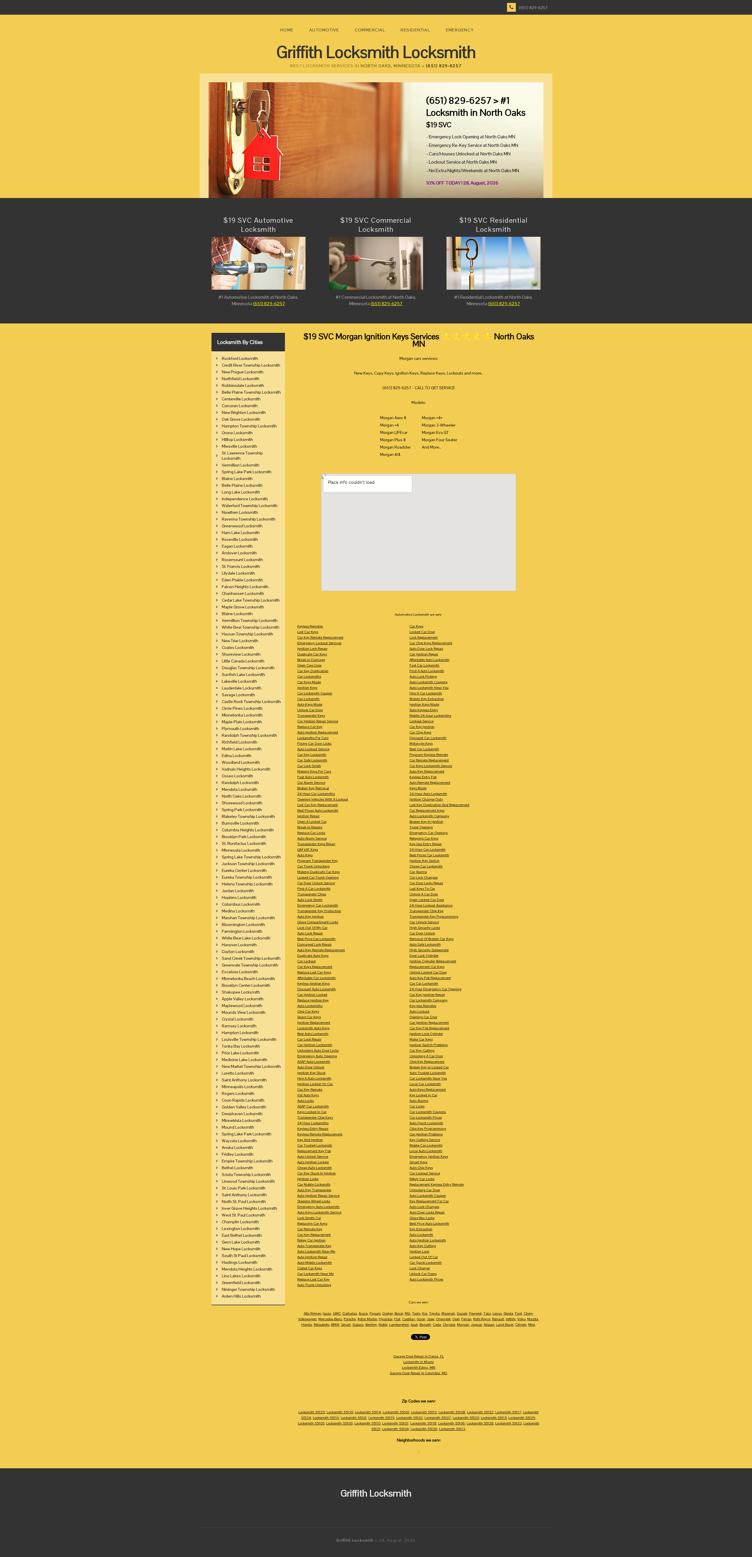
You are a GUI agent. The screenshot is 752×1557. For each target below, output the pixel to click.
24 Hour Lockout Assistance (430, 905)
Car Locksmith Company (428, 1000)
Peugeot (475, 1313)
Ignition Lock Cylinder (426, 1033)
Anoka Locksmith (237, 1147)
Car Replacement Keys (426, 810)
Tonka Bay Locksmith (241, 1046)
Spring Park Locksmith (242, 809)
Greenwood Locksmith (242, 525)
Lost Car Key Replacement (317, 805)
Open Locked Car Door (426, 899)
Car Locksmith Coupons (427, 1112)
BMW (335, 1324)
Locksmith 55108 (452, 1412)
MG (407, 1313)
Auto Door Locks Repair (427, 1212)
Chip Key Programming (427, 1128)
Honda (306, 1324)
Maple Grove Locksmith (243, 607)
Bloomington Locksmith (243, 924)
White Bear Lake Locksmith (246, 938)
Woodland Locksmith (241, 762)
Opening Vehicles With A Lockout (322, 799)
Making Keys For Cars (314, 771)
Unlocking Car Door (424, 1190)
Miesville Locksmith (239, 446)
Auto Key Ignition (310, 916)
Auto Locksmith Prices (426, 1279)
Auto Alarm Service (312, 838)
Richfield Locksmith (239, 742)
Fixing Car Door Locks (314, 743)
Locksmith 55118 (423, 1423)
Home (287, 30)
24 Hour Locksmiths (312, 1123)
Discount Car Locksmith (427, 738)
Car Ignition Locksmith (314, 1045)
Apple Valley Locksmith (242, 998)
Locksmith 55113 (452, 1429)
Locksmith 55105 (311, 1423)
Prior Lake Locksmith (240, 1053)
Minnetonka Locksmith (242, 715)
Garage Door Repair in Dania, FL (418, 1356)
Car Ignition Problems (426, 1134)
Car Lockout (306, 961)
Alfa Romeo (312, 1313)
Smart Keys (418, 1162)
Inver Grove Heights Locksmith (249, 1208)
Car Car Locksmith (423, 983)
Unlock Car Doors (423, 1273)
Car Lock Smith (309, 766)
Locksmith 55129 (521, 1417)
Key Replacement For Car (429, 1201)
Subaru (358, 1324)
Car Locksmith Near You (428, 1078)
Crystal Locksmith (238, 1019)
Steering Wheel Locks (313, 1201)
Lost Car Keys (307, 632)
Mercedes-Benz (330, 1319)
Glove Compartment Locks (317, 922)
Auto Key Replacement (426, 771)
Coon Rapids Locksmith (243, 1100)
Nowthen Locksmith (240, 512)
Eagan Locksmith (237, 546)
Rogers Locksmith (238, 1093)
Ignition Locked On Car (315, 1084)
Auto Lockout (419, 1011)
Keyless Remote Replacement (320, 1134)
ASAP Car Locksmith (313, 1106)
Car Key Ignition (421, 726)
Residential (415, 30)
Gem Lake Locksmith (241, 1242)
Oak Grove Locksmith (241, 419)
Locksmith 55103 (409, 1417)
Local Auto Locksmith (425, 1151)
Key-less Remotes (422, 1006)
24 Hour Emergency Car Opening (435, 989)
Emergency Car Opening (428, 832)
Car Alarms (418, 872)
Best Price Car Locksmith (316, 939)
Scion (421, 1319)
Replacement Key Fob (314, 1151)
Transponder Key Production (319, 911)
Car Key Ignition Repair (427, 994)
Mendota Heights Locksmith (247, 1269)
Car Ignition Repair (423, 654)
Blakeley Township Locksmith (248, 816)
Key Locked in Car (423, 1095)
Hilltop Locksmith (237, 439)
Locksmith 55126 (424, 1429)
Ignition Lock (419, 1251)
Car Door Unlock (422, 933)
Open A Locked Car (312, 821)
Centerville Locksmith (241, 399)
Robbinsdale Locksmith (243, 385)
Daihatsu (350, 1313)
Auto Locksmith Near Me (316, 1251)
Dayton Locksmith (238, 951)
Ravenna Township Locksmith (249, 519)
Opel (455, 1319)
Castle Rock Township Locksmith (251, 701)
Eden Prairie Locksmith (242, 580)
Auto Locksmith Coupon (427, 1195)
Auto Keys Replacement (427, 1089)
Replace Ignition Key (313, 1000)
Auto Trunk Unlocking (314, 1285)
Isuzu (327, 1313)
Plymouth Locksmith (240, 728)
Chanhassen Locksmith (243, 593)
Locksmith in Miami (418, 1362)
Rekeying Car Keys (423, 838)
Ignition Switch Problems (428, 1045)
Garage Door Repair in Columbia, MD (418, 1373)
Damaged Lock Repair (314, 944)
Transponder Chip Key (426, 911)
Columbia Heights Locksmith (248, 830)
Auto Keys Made (309, 704)
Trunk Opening (421, 827)
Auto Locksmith (421, 1234)
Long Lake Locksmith (241, 492)
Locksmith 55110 (367, 1423)
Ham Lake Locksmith (241, 532)
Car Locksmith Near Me (315, 1273)
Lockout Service (421, 721)
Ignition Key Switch (424, 860)
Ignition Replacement (313, 1022)
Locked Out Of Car (423, 1257)
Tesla (416, 1313)
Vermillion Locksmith (240, 465)
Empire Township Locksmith (247, 1161)
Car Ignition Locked (312, 994)
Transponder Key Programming (433, 916)
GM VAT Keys (307, 849)
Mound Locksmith (238, 1127)
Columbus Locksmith (241, 904)
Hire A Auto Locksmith (314, 1078)
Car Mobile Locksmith (313, 1184)
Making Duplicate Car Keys (318, 872)
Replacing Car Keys (312, 1223)
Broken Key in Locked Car (429, 1067)
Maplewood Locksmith (242, 1005)
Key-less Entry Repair (425, 844)
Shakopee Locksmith (241, 992)
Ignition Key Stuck (311, 1073)
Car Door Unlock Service (316, 883)
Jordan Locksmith (238, 890)
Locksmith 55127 (437, 1417)
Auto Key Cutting (422, 1246)
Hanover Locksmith (239, 944)
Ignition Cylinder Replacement (432, 961)
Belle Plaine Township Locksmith (251, 392)
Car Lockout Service (424, 1173)
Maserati (448, 1313)
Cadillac (408, 1319)
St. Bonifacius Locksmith (244, 843)
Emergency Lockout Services (319, 643)
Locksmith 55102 (396, 1412)
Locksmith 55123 (508, 1423)
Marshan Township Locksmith (248, 917)
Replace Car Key (310, 726)
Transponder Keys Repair (316, 844)
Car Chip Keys (420, 732)
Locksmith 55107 (395, 1423)
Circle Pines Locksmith (242, 708)
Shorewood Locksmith (242, 803)
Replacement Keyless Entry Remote (436, 1184)
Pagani (375, 1313)
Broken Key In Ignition (426, 821)
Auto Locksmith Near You (429, 687)
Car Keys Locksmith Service (430, 766)
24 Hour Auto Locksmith (428, 793)
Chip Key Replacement (426, 1061)
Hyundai (385, 1319)
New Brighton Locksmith (244, 412)
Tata (487, 1313)
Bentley (371, 1324)
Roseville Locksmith (240, 539)
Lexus (497, 1313)
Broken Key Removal (313, 788)
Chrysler (449, 1324)
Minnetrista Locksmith (241, 1120)
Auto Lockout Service (313, 749)
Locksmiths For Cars (312, 738)
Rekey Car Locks (421, 1179)
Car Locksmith (308, 699)
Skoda (508, 1313)
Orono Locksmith (237, 432)
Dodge (387, 1313)
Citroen (520, 1324)
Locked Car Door (422, 632)
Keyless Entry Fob (423, 777)
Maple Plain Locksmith (242, 721)
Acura (363, 1313)
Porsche (350, 1319)
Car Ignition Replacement (429, 1022)
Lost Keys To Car (422, 888)
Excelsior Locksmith (240, 971)
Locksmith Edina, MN (418, 1367)
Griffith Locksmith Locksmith (376, 52)
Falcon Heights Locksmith (245, 586)
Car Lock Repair (309, 1039)
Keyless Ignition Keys (313, 983)
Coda (437, 1324)
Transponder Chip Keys (315, 1117)
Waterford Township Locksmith (250, 505)
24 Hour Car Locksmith (427, 849)
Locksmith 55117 (508, 1412)
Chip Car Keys (308, 1011)
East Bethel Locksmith (242, 1235)
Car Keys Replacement (314, 966)
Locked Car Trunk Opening (318, 877)
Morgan (463, 1324)
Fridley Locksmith (238, 1154)
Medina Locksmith (238, 911)
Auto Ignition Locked (313, 1162)
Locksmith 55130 (340, 1412)
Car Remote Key (309, 1229)
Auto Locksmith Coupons (428, 682)
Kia (424, 1313)
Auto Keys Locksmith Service (319, 1212)
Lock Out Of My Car (312, 927)
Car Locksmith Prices (425, 1117)
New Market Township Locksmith (251, 1066)
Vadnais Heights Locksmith (246, 769)
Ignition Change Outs (426, 799)
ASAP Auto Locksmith (313, 1061)
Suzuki (462, 1313)
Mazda (532, 1319)
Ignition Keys (307, 687)
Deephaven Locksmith (242, 1113)
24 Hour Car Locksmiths (316, 793)
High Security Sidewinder (429, 950)
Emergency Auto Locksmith (318, 1206)
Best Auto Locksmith (312, 1033)
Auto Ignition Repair (312, 1257)
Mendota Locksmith (239, 789)
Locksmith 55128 (480, 1423)
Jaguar (476, 1324)
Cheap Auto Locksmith (314, 1167)
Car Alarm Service (311, 782)
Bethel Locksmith (237, 1167)
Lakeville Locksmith (239, 681)
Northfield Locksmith (240, 378)
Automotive (324, 30)
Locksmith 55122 (480, 1412)
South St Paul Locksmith (244, 1255)
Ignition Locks (307, 1179)
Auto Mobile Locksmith (314, 1262)
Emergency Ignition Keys (428, 1156)
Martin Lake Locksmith (242, 748)
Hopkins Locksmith (239, 897)
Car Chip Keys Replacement (430, 643)
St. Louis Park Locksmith (244, 1188)
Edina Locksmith (236, 755)
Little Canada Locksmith (243, 661)
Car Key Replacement (314, 1234)
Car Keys (416, 626)
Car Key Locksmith (311, 754)
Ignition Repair (308, 816)
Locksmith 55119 (381, 1417)
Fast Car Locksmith (424, 665)
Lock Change (419, 1268)
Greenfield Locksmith (241, 1282)
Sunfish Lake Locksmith (243, 674)
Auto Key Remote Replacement (321, 950)
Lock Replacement (423, 637)
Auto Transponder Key (314, 1246)
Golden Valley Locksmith (244, 1107)
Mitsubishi (321, 1324)
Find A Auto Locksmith (426, 671)
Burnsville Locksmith (240, 823)
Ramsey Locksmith (239, 1026)
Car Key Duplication (312, 671)
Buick (399, 1313)
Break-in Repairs (309, 827)
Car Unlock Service (424, 922)
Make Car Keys (421, 1039)
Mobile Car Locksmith (426, 1145)
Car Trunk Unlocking (313, 866)
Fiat (397, 1319)
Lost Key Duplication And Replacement (439, 805)
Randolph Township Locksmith (249, 735)
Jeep (430, 1319)
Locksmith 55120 (466, 1417)
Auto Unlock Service (312, 1156)
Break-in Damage (311, 659)
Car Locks (416, 1106)
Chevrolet (443, 1319)
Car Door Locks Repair (426, 883)
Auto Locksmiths (310, 1006)
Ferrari (466, 1319)
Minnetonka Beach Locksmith (248, 978)
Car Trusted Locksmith (314, 1145)
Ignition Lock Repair (312, 648)
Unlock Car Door (310, 710)
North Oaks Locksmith (241, 796)
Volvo (521, 1319)
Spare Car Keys (309, 1017)
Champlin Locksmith (240, 1221)
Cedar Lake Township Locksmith (251, 600)
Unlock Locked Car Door (428, 972)
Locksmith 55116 (326, 1417)
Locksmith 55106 (451, 1423)
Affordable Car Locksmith (316, 978)
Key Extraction (420, 1229)
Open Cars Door (309, 665)
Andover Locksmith (239, 553)
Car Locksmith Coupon (314, 693)
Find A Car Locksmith (313, 888)
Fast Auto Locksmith (313, 777)
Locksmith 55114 (368, 1412)
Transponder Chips (311, 894)
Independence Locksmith (245, 498)
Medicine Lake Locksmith (244, 1059)
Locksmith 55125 (311, 1412)
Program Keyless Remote (428, 754)
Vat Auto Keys (308, 1095)
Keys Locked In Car (312, 1112)
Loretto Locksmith (238, 1073)
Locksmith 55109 (339, 1423)
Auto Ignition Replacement (317, 732)
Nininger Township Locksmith (248, 1289)
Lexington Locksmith (241, 1228)
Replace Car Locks (311, 832)
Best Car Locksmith (424, 749)
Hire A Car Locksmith (425, 693)
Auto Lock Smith (310, 899)
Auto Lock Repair (310, 933)
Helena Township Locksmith (247, 884)
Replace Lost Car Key (313, 1279)
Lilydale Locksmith (238, 573)
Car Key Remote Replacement (320, 637)
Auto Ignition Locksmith (427, 1240)
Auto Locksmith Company (429, 816)
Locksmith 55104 (395, 1429)
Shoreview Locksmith (241, 654)
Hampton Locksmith (240, 1032)
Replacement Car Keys (426, 966)
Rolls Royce (481, 1319)
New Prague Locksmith (242, 372)
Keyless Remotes (310, 626)
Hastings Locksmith (239, 1262)
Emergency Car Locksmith (317, 905)
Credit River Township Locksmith (251, 365)
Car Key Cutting (421, 1050)
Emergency (460, 30)
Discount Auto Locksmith (316, 989)
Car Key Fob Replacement (429, 1028)
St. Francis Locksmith (241, 566)
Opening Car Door (423, 1017)
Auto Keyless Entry (423, 710)
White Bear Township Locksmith (250, 627)
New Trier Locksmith (240, 640)
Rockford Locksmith (240, 358)
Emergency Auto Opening (317, 1056)
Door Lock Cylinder (424, 955)
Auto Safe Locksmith (425, 944)
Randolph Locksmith (240, 782)
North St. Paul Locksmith (244, 1201)
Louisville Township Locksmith (249, 1039)
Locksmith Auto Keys (313, 1028)
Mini (531, 1324)
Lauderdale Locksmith (241, 688)
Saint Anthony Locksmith (244, 1080)
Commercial (370, 30)
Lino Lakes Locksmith (241, 1276)
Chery (528, 1313)
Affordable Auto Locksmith (429, 659)
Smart (346, 1324)
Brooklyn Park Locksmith (244, 836)
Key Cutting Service (424, 1139)
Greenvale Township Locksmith (250, 965)
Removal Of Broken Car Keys (431, 939)
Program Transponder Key (317, 860)
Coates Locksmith (238, 647)
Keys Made (418, 788)
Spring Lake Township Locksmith (251, 857)
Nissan (489, 1324)
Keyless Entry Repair (312, 1128)
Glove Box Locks (421, 1218)
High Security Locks (424, 927)
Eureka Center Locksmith (244, 870)
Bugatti (425, 1324)
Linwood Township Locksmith (248, 1181)
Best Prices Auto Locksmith (317, 810)
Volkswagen (307, 1319)
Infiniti (511, 1319)
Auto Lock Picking (423, 676)
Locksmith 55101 (354, 1417)
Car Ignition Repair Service (317, 721)
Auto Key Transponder (314, 1190)
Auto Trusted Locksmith (427, 1073)
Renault (498, 1319)
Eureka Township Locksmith (247, 877)
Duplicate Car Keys (312, 654)
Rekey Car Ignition (311, 1240)
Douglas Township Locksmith (248, 667)
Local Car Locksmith (425, 1084)
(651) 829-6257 (533, 7)
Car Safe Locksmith (312, 760)
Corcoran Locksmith (240, 405)
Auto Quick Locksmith (426, 1123)
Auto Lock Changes (424, 1206)
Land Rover (504, 1324)
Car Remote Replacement (429, 760)
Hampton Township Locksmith (249, 426)
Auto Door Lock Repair (426, 648)
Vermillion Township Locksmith (250, 620)
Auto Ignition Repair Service (318, 1195)
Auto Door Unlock (310, 1067)
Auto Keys (305, 855)
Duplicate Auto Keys (312, 955)
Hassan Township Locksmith (247, 634)
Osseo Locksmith (237, 775)
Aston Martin (367, 1319)
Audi (414, 1324)
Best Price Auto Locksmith (429, 1223)
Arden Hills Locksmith (241, 1296)
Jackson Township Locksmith (248, 863)
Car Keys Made (309, 682)
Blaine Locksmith (237, 478)
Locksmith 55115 (494, 1417)
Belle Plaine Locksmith (242, 485)
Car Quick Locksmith (425, 1262)
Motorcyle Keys (421, 743)
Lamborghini (399, 1324)
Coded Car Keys (309, 1268)
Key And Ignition (310, 1139)
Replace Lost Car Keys (314, 972)
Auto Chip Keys (421, 1167)
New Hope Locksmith (241, 1248)
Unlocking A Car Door (426, 1056)
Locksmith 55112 (424, 1412)
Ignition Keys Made (424, 704)
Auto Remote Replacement (429, 782)
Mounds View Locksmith (244, 1012)
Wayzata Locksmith (239, 1140)
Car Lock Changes (423, 877)
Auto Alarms (418, 1100)
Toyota (434, 1313)
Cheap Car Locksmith (426, 866)
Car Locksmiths (309, 676)
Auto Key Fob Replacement (430, 978)
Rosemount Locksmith (242, 559)
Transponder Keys (311, 715)
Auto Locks (305, 1100)
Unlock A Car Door (423, 894)
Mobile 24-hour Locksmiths (430, 715)
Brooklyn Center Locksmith (246, 985)
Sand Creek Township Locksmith (251, 958)
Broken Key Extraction (426, 699)
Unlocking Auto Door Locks (318, 1050)
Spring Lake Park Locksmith (246, 471)
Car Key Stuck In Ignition (316, 1173)
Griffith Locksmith (355, 1540)
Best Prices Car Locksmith (429, 855)
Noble (383, 1324)
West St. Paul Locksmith (243, 1215)
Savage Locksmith (238, 694)
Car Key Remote (309, 1089)
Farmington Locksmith (242, 931)
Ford (518, 1313)
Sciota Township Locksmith (246, 1174)
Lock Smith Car (309, 1218)
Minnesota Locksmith (241, 850)
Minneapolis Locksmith (242, 1086)
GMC (337, 1313)
